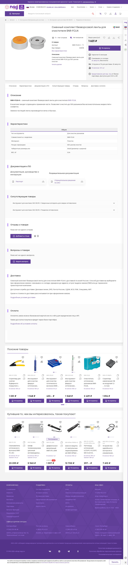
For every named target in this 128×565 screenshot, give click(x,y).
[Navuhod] (59, 551)
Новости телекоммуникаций (76, 493)
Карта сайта (40, 506)
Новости (9, 493)
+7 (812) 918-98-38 (100, 529)
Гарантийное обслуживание (46, 500)
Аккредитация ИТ (12, 517)
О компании (10, 489)
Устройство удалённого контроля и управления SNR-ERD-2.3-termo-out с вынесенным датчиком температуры (108, 449)
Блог (72, 7)
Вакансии (10, 496)
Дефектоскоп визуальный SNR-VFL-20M (52, 448)
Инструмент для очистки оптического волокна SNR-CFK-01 (52, 382)
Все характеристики (59, 51)
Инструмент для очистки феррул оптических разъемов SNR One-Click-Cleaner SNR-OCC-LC (34, 382)
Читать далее (57, 64)
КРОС (68, 503)
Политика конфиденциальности (110, 548)
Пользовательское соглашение (110, 554)
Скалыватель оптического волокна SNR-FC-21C (14, 449)
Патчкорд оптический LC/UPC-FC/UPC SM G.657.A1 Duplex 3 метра (90, 449)
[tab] (12, 85)
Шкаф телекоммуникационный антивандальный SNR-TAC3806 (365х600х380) (34, 449)
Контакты (9, 500)
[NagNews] (68, 551)
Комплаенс (40, 503)
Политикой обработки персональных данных (55, 563)
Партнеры (10, 506)
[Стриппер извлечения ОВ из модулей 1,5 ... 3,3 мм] (111, 363)
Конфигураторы (71, 510)
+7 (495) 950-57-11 (41, 7)
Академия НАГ (71, 500)
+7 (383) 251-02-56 (71, 529)
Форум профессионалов (75, 496)
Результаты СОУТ (12, 513)
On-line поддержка (43, 489)
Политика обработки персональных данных (105, 551)
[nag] (78, 551)
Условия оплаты (42, 493)
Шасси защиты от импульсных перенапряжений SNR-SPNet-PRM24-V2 (71, 449)
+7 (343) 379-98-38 (12, 529)
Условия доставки (42, 496)
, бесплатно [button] (100, 61)
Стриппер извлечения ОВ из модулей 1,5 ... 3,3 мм (109, 382)
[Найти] (93, 13)
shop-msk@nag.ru (60, 7)
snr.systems (70, 506)
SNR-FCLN (72, 100)
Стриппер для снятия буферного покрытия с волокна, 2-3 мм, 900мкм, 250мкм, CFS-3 (14, 382)
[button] (64, 2)
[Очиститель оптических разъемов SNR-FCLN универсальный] (92, 363)
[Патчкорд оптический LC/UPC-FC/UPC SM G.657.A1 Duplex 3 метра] (92, 428)
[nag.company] (50, 551)
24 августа (95, 61)
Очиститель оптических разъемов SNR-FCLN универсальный (90, 382)
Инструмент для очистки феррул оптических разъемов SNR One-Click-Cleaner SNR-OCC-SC (71, 382)
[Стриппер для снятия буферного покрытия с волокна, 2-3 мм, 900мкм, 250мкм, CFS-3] (17, 363)
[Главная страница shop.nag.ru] (14, 7)
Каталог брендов (12, 510)
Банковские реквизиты (14, 503)
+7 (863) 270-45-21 (42, 529)
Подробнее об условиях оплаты (23, 324)
